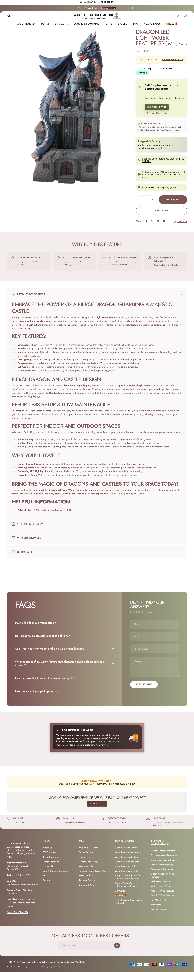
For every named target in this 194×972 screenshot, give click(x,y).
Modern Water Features (162, 890)
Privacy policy (22, 967)
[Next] (132, 8)
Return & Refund (87, 852)
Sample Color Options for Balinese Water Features (128, 885)
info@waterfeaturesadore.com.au (169, 130)
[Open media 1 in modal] (67, 109)
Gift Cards (120, 890)
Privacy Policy (86, 875)
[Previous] (61, 8)
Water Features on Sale (126, 871)
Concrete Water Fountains (164, 855)
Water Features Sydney (126, 847)
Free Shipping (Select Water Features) (129, 901)
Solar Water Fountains (162, 869)
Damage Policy (86, 857)
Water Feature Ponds (161, 886)
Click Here (68, 510)
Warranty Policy (86, 866)
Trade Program (50, 857)
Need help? (182, 221)
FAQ (45, 875)
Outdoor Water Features (163, 850)
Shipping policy (46, 967)
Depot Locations (51, 861)
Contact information (60, 967)
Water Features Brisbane (127, 857)
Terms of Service (87, 880)
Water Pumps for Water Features (162, 875)
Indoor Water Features (162, 864)
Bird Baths (156, 904)
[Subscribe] (117, 945)
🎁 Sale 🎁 (120, 895)
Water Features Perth (125, 866)
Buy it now (161, 210)
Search (46, 880)
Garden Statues (158, 909)
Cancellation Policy (88, 861)
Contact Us (97, 803)
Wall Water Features (161, 881)
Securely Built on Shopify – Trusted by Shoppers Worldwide (59, 962)
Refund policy (11, 967)
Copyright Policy (87, 885)
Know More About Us (17, 912)
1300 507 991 (107, 2)
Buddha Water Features (162, 895)
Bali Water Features (160, 900)
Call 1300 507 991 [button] (156, 107)
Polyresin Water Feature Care (93, 871)
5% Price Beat (50, 852)
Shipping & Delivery (89, 847)
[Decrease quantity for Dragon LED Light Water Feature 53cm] (139, 200)
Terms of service (34, 967)
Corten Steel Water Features (165, 860)
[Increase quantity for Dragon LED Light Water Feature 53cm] (152, 200)
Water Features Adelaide (127, 861)
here (170, 174)
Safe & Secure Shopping (55, 871)
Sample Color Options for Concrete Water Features (128, 877)
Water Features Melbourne (128, 852)
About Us (47, 847)
